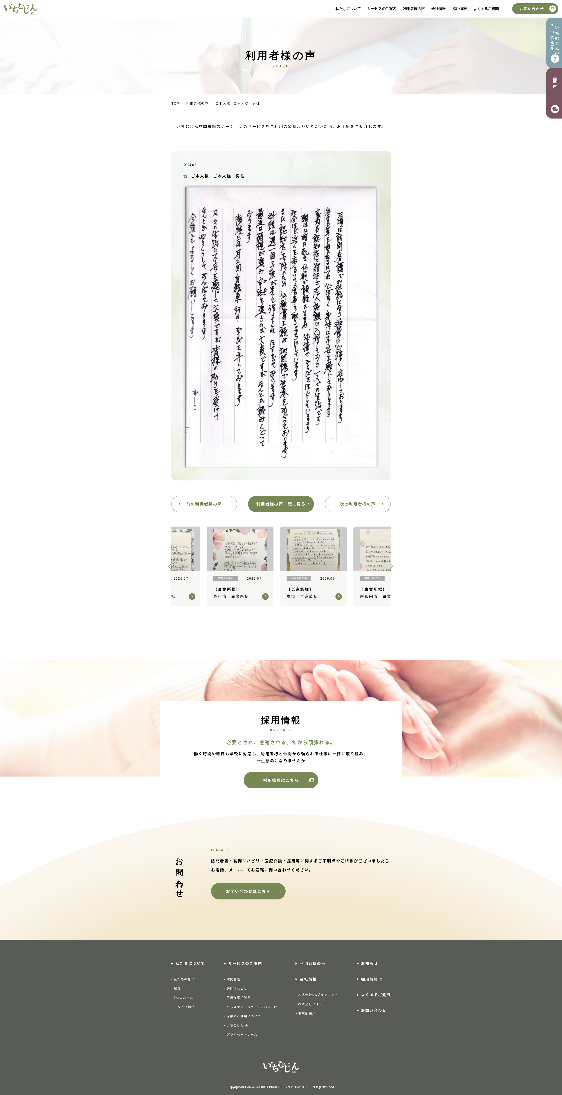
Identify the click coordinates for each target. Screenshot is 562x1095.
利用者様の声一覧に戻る (281, 504)
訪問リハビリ (237, 988)
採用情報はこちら (281, 780)
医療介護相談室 (239, 997)
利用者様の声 (414, 9)
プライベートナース (242, 1034)
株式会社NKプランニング (318, 995)
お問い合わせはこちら (248, 891)
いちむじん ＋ (238, 1025)
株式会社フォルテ (312, 1004)
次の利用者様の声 (358, 504)
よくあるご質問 (486, 9)
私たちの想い (184, 979)
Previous (171, 566)
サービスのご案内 (381, 9)
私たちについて (348, 9)
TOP (175, 103)
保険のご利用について (244, 1016)
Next (392, 566)
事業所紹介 (306, 1013)
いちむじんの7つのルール (554, 38)
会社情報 (438, 9)
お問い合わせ (532, 9)
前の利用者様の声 (204, 504)
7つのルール (183, 997)
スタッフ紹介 (184, 1007)
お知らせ (369, 963)
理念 (177, 988)
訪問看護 (233, 979)
